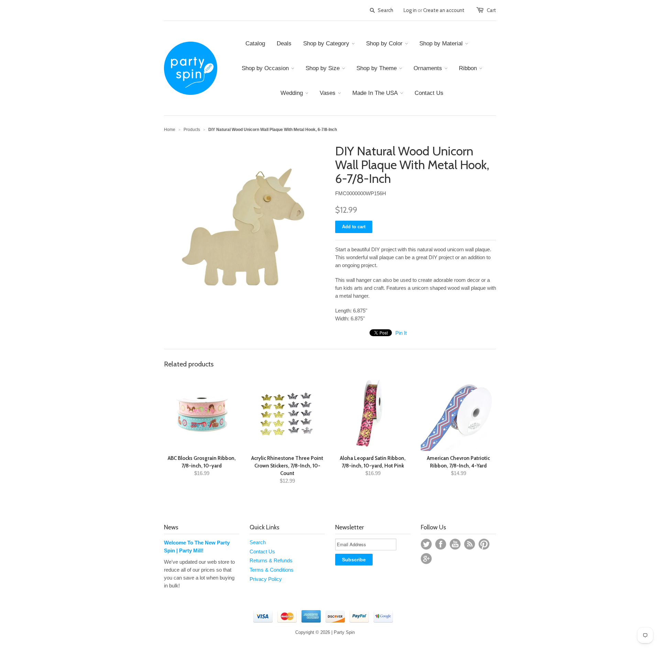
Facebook (440, 544)
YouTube (455, 544)
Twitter (426, 544)
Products (192, 129)
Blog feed (469, 544)
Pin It (401, 333)
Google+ (426, 558)
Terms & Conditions (272, 570)
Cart (491, 10)
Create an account (443, 10)
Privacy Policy (266, 579)
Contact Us (262, 551)
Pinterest (484, 544)
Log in (410, 10)
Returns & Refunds (271, 560)
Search (258, 542)
